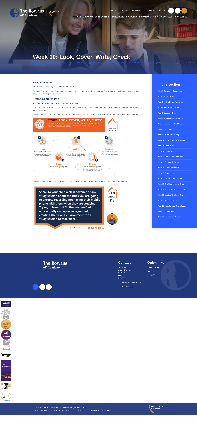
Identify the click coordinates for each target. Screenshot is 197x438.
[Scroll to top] (36, 287)
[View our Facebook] (171, 11)
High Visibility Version (41, 410)
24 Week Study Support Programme (122, 63)
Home (35, 63)
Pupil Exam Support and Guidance (85, 63)
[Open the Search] (184, 11)
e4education (81, 407)
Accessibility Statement (62, 410)
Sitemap (80, 410)
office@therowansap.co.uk (132, 282)
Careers (62, 63)
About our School (153, 267)
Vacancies (151, 271)
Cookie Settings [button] (104, 410)
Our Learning (47, 63)
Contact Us (151, 275)
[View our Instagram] (178, 11)
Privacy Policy (93, 410)
